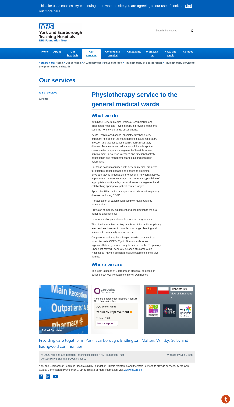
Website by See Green (180, 355)
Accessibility (48, 358)
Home (45, 51)
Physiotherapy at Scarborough (143, 62)
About (57, 51)
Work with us (152, 53)
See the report (105, 323)
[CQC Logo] (104, 294)
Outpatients (134, 51)
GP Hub (43, 98)
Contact (188, 51)
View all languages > (181, 295)
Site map (62, 358)
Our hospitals (72, 53)
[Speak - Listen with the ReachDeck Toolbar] (225, 399)
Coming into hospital (112, 53)
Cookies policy (77, 358)
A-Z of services (92, 62)
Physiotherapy (113, 62)
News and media (171, 53)
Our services (91, 53)
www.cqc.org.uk (133, 369)
